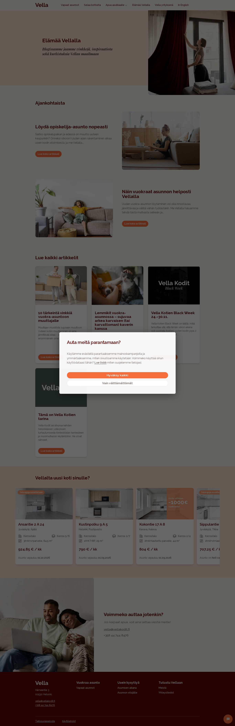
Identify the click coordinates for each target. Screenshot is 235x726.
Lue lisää (100, 362)
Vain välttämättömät (117, 383)
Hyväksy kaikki (117, 375)
